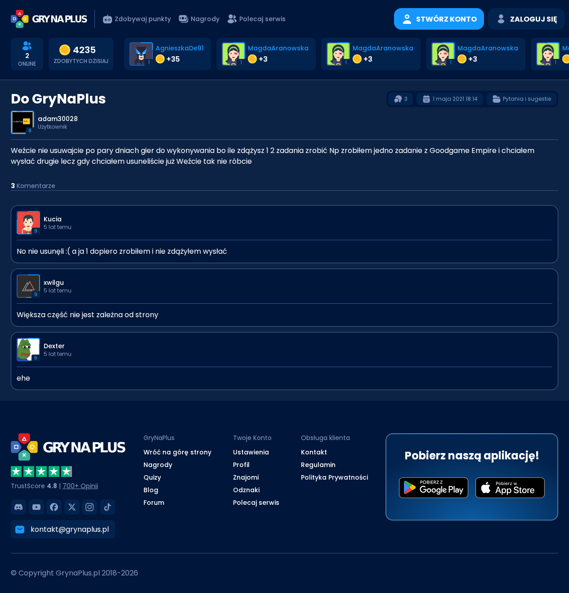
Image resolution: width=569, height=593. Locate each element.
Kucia (53, 219)
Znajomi (246, 477)
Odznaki (246, 489)
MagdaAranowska (278, 48)
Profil (241, 464)
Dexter (54, 345)
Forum (153, 502)
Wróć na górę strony (177, 452)
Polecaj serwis (256, 502)
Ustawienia (251, 452)
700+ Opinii (80, 485)
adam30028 (58, 118)
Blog (150, 489)
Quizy (152, 477)
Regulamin (318, 464)
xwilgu (54, 282)
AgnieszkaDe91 (180, 48)
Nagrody (157, 464)
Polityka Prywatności (334, 477)
